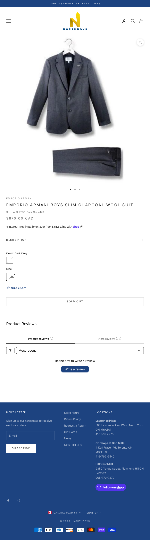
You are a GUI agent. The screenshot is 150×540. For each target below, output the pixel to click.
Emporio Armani (19, 198)
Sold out (75, 301)
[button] (16, 288)
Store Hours (71, 412)
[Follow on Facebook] (8, 500)
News (67, 438)
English (92, 512)
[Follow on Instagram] (18, 500)
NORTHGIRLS (73, 445)
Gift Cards (70, 432)
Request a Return (75, 425)
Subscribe (21, 448)
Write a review (75, 369)
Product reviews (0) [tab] (40, 338)
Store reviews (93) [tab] (109, 338)
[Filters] (10, 350)
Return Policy (72, 419)
